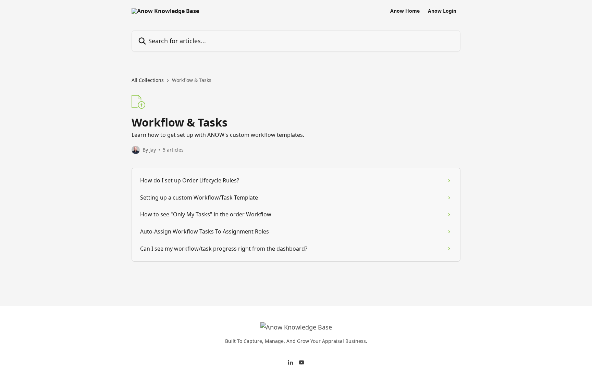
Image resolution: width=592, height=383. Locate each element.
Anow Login (442, 11)
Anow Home (405, 11)
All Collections (148, 80)
